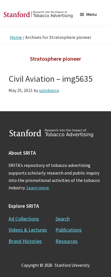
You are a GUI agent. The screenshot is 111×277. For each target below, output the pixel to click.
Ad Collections (24, 218)
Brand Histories (25, 241)
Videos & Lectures (28, 229)
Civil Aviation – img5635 (50, 78)
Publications (69, 229)
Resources (67, 241)
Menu (91, 14)
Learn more (37, 187)
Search (63, 218)
